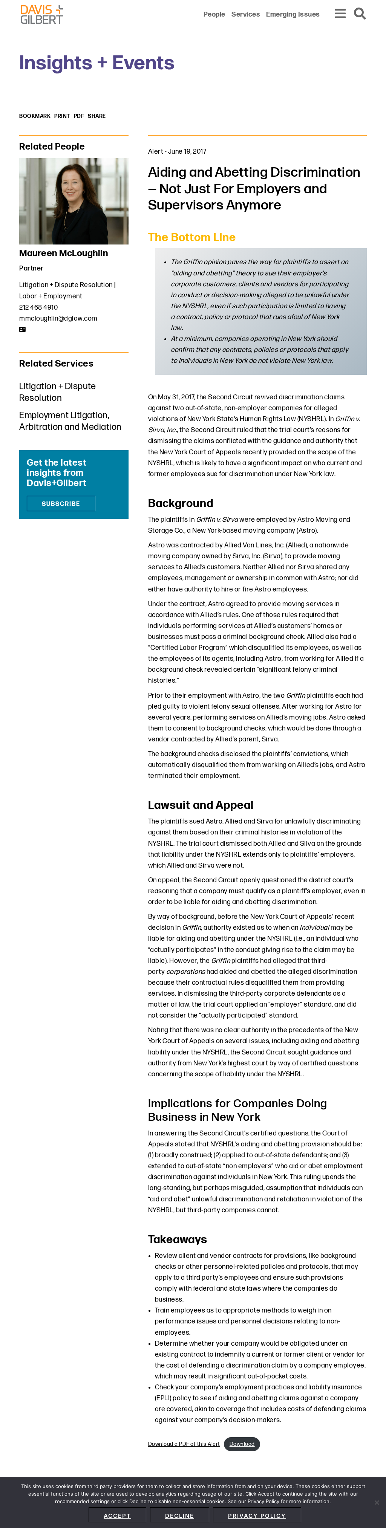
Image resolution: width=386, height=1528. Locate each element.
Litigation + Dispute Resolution (66, 285)
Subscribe (61, 504)
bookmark (35, 116)
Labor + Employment (50, 296)
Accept (117, 1515)
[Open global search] (360, 14)
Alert (156, 152)
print (62, 116)
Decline (179, 1515)
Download (242, 1444)
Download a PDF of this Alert (184, 1444)
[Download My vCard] (22, 330)
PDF (79, 116)
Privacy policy (257, 1515)
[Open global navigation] (340, 14)
